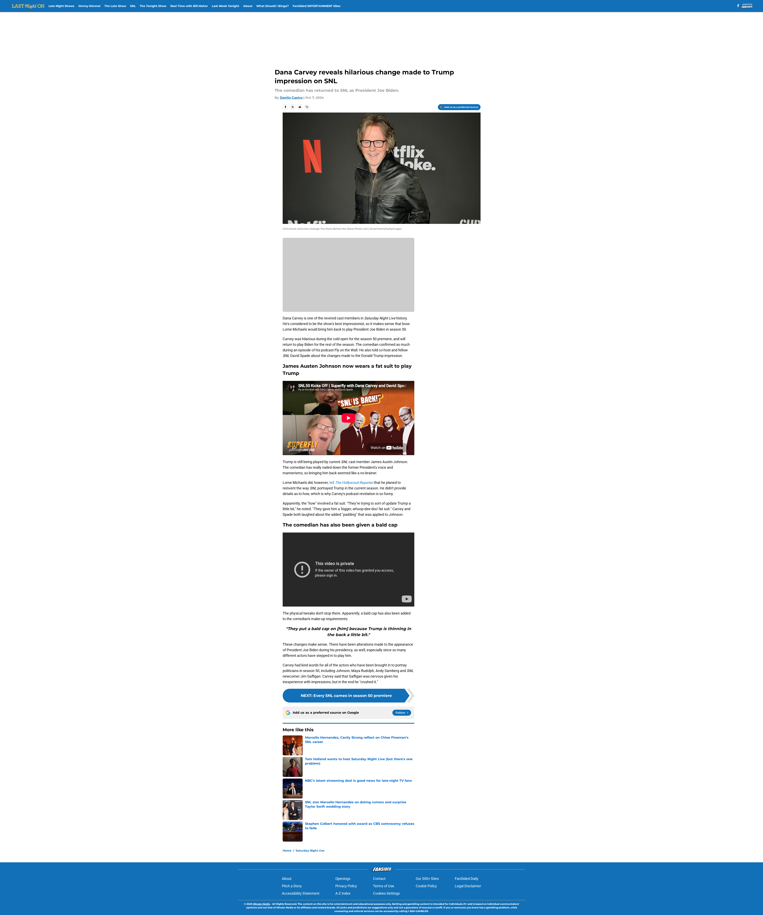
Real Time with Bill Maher (189, 6)
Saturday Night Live (310, 850)
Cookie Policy (426, 886)
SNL (133, 6)
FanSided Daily (466, 878)
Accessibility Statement (300, 893)
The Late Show (115, 6)
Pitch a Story (292, 886)
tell (351, 482)
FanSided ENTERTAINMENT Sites (316, 6)
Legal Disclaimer (468, 886)
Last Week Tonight (225, 6)
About (247, 6)
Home (287, 850)
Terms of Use (383, 886)
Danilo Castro (291, 98)
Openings (342, 878)
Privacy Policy (346, 886)
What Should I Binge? (272, 6)
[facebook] (738, 5)
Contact (379, 878)
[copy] (307, 107)
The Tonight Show (153, 6)
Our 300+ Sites (427, 878)
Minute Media (261, 903)
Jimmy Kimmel (89, 6)
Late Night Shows (61, 6)
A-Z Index (342, 893)
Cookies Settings (386, 893)
